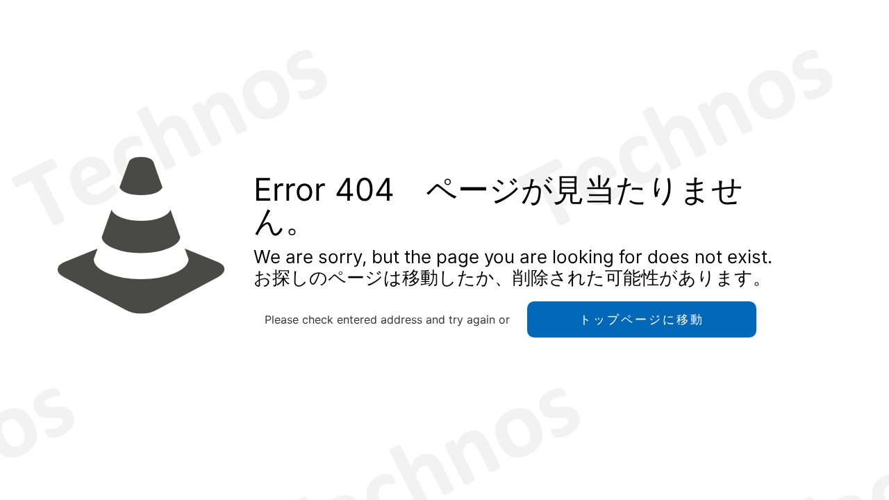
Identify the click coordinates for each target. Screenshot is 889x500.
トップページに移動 (641, 319)
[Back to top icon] (822, 471)
